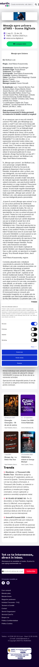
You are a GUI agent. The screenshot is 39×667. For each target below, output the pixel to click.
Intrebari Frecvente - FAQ (10, 602)
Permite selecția (19, 357)
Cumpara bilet (20, 44)
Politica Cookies (7, 624)
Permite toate (19, 352)
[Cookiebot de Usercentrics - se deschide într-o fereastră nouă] (28, 302)
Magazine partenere (8, 599)
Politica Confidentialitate (10, 620)
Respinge (19, 363)
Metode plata (6, 593)
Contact (4, 608)
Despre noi (5, 617)
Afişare (33, 346)
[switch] (34, 329)
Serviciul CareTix (7, 614)
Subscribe (30, 571)
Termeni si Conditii (8, 605)
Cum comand (6, 590)
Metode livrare (6, 596)
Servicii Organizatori (8, 611)
